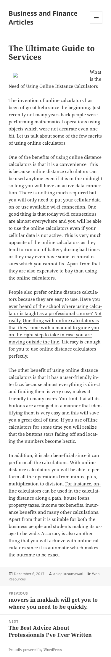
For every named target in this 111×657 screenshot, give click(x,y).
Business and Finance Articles (43, 17)
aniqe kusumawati (68, 573)
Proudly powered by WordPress (35, 649)
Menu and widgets (96, 23)
